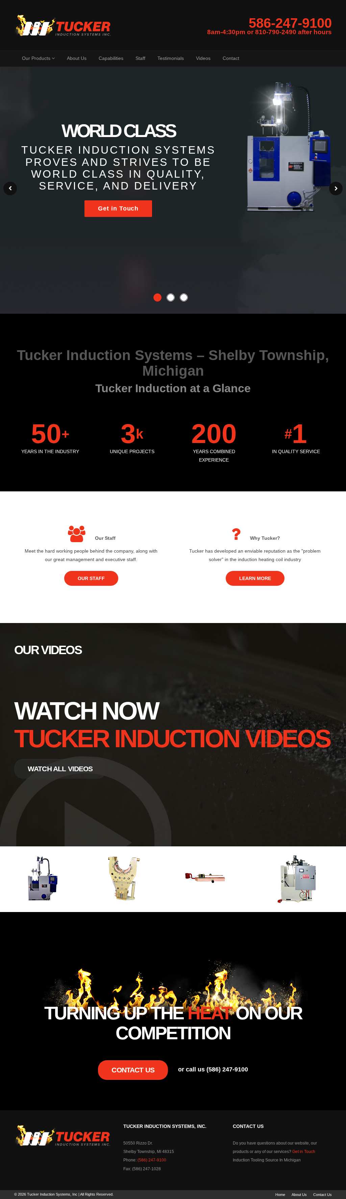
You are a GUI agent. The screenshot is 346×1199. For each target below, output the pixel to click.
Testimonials (170, 58)
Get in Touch (118, 208)
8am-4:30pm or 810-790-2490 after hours (269, 32)
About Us (76, 58)
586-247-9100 (290, 23)
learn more (255, 578)
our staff (91, 578)
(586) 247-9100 (152, 1160)
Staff (140, 58)
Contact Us (133, 1070)
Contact (231, 58)
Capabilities (111, 58)
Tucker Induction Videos (172, 739)
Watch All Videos (60, 769)
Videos (203, 58)
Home (280, 1195)
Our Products (37, 58)
